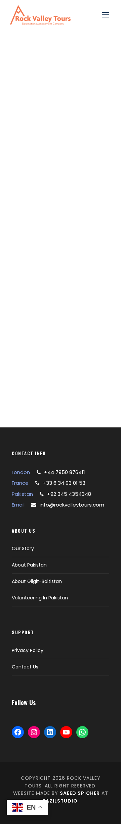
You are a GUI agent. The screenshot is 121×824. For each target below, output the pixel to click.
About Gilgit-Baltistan (37, 581)
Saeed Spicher (80, 793)
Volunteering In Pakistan (40, 597)
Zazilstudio (60, 801)
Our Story (23, 548)
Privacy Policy (27, 650)
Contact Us (25, 666)
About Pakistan (29, 565)
